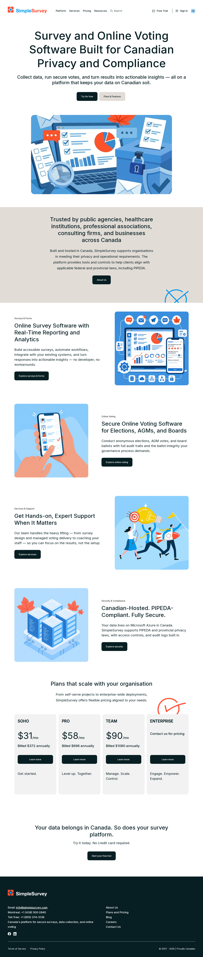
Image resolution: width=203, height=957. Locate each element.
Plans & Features (112, 96)
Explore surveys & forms (31, 376)
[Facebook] (10, 933)
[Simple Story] (27, 10)
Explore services (27, 554)
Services (74, 10)
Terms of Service (17, 948)
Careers (111, 922)
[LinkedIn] (15, 933)
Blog (109, 917)
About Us (101, 279)
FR (193, 11)
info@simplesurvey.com (32, 907)
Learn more (35, 759)
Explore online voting (117, 462)
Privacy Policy (37, 948)
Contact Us (113, 926)
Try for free (87, 96)
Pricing (87, 10)
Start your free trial (101, 855)
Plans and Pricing (117, 912)
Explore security (114, 646)
